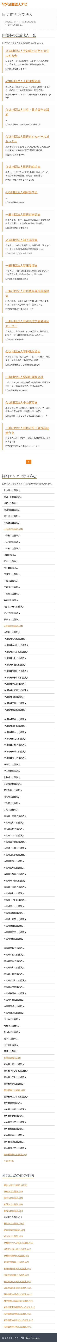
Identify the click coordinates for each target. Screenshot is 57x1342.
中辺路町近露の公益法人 (15, 709)
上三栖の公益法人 (12, 548)
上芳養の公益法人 (12, 535)
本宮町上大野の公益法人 (15, 848)
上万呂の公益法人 (12, 541)
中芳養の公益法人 (12, 632)
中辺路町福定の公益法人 (15, 738)
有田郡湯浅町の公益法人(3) (16, 1262)
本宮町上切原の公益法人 (15, 854)
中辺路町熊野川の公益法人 (16, 670)
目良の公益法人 (11, 1044)
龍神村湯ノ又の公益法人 (15, 1148)
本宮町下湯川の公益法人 (15, 899)
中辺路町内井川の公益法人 (16, 645)
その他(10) (9, 1160)
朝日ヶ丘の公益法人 (13, 496)
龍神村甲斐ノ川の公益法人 (16, 1070)
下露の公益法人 (11, 580)
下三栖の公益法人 (12, 593)
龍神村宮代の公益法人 (14, 1128)
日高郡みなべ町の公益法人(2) (17, 1281)
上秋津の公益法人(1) (13, 528)
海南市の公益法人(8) (13, 1191)
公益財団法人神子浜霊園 (21, 240)
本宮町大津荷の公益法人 (15, 841)
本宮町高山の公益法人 (14, 906)
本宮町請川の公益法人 (14, 822)
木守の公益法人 (11, 567)
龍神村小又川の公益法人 (15, 1077)
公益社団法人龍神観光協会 (22, 351)
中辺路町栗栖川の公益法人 (16, 677)
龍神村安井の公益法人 (14, 1135)
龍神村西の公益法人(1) (14, 1090)
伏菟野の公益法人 (12, 802)
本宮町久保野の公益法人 (15, 874)
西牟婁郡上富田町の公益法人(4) (18, 1300)
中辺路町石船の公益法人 (15, 638)
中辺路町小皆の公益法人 (15, 683)
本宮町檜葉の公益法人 (14, 938)
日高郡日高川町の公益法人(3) (17, 1287)
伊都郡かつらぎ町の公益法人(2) (18, 1242)
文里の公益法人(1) (12, 1057)
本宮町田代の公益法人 (14, 912)
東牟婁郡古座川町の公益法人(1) (18, 1320)
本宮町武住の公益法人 (14, 954)
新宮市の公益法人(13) (14, 1223)
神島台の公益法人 (12, 522)
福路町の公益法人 (12, 796)
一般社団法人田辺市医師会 (22, 214)
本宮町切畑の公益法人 (14, 867)
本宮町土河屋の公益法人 (15, 919)
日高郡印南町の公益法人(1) (16, 1274)
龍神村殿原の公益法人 (14, 1083)
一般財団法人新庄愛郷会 (21, 265)
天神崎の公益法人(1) (13, 625)
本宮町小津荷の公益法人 (15, 886)
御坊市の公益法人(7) (13, 1210)
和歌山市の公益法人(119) (15, 1184)
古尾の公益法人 (11, 809)
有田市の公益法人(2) (13, 1204)
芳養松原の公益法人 (13, 783)
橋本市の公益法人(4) (13, 1197)
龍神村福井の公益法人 (14, 1115)
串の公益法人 (10, 554)
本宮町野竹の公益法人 (14, 925)
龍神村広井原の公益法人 (15, 1109)
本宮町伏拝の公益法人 (14, 947)
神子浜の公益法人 (12, 1018)
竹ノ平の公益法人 (12, 612)
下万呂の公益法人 (12, 586)
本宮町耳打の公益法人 (14, 999)
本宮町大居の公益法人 (14, 828)
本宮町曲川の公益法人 (14, 967)
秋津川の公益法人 (12, 490)
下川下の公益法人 (12, 574)
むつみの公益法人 (12, 1031)
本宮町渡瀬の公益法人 (14, 1012)
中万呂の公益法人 (12, 764)
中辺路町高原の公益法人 (15, 703)
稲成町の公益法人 (12, 509)
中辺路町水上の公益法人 (15, 757)
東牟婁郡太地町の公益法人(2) (17, 1313)
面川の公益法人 (11, 1051)
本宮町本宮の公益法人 (14, 960)
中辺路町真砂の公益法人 (15, 751)
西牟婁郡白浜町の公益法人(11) (18, 1294)
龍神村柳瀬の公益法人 (14, 1141)
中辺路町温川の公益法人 (15, 725)
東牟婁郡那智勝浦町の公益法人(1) (19, 1307)
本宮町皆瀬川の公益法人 (15, 980)
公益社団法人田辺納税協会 (22, 166)
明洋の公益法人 (11, 1038)
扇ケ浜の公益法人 (12, 516)
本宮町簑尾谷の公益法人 (15, 993)
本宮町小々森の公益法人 (15, 880)
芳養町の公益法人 (12, 777)
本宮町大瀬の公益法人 (14, 835)
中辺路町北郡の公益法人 (15, 744)
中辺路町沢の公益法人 (14, 696)
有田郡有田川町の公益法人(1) (17, 1268)
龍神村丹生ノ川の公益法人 (16, 1096)
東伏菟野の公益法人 (13, 790)
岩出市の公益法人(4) (13, 1236)
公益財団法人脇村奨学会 (21, 192)
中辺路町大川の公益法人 (15, 658)
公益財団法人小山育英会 (21, 402)
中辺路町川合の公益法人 (15, 664)
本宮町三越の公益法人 (14, 973)
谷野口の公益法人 (12, 619)
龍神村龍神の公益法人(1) (15, 1154)
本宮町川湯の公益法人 (14, 861)
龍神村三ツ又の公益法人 (15, 1122)
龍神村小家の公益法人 (14, 1064)
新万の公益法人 (11, 599)
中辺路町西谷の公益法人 (15, 719)
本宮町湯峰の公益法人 (14, 1006)
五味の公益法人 (11, 561)
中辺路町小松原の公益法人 (16, 690)
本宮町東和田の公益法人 (15, 932)
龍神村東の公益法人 (13, 1102)
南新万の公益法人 (12, 1025)
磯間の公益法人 (11, 503)
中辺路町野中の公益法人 (15, 732)
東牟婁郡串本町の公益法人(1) (17, 1326)
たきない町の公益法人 (14, 606)
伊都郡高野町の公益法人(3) (16, 1255)
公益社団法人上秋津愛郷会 (22, 81)
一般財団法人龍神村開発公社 (24, 377)
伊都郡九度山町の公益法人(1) (17, 1249)
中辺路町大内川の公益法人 (16, 651)
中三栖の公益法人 (12, 770)
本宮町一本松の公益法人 (15, 815)
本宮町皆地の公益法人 (14, 986)
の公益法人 (28, 21)
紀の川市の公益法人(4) (14, 1229)
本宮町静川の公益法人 (14, 893)
